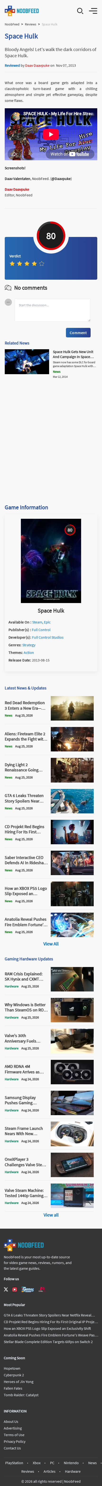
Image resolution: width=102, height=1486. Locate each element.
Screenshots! (15, 167)
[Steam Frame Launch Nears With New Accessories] (72, 1144)
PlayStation (14, 1462)
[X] (6, 1289)
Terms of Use (14, 1434)
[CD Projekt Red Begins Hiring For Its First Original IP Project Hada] (72, 842)
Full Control (41, 629)
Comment (78, 332)
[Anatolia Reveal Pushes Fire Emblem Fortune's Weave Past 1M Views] (72, 935)
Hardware (73, 1471)
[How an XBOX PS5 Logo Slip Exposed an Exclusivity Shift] (72, 904)
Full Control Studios (48, 637)
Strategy (28, 644)
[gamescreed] (27, 1289)
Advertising (13, 1428)
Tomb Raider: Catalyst (21, 1394)
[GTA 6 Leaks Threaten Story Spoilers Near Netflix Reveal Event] (72, 812)
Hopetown (12, 1368)
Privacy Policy (14, 1441)
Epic (47, 622)
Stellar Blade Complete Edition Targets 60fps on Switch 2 (48, 1341)
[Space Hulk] (51, 601)
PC (52, 1462)
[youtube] (15, 1289)
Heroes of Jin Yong (18, 1381)
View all (51, 1215)
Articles (50, 1471)
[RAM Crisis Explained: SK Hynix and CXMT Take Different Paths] (72, 990)
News (92, 1462)
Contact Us (12, 1448)
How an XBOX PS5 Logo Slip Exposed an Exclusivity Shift (47, 1328)
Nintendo (71, 1462)
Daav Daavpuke (37, 65)
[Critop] (42, 1289)
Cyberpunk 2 (14, 1375)
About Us (11, 1421)
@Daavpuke (61, 178)
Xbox (37, 1462)
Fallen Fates (13, 1388)
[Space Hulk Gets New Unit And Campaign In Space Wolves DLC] (27, 372)
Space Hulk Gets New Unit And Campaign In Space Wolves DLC (73, 356)
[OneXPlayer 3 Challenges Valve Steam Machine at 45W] (72, 1175)
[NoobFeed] (22, 11)
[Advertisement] (51, 439)
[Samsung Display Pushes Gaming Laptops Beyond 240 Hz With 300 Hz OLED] (72, 1113)
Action (29, 652)
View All (51, 944)
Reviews (30, 24)
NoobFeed (12, 24)
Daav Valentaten (17, 178)
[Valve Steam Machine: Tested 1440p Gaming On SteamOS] (72, 1206)
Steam (37, 622)
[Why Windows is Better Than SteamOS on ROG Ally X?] (72, 1021)
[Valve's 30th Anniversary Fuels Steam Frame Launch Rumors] (72, 1052)
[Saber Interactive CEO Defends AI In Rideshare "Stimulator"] (72, 873)
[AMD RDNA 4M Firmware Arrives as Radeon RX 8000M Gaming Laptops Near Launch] (72, 1082)
